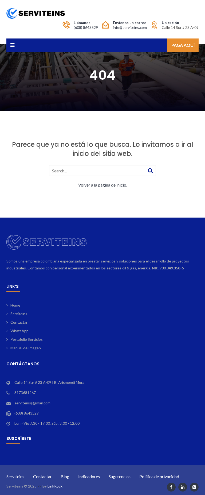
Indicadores (89, 476)
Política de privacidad (159, 476)
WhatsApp (19, 330)
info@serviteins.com (130, 27)
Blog (65, 476)
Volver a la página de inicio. (102, 184)
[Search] (150, 170)
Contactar (18, 322)
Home (15, 305)
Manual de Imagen (25, 348)
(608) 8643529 (86, 27)
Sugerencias (120, 476)
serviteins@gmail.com (32, 403)
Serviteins (18, 313)
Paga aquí (183, 45)
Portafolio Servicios (26, 339)
